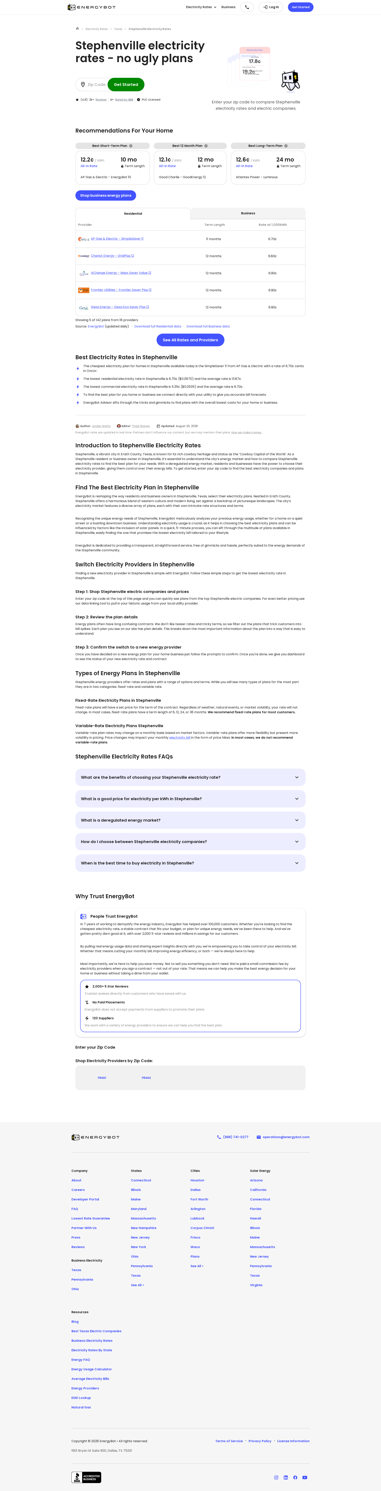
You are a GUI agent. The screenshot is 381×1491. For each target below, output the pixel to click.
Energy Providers (85, 1388)
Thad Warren (141, 426)
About (76, 1180)
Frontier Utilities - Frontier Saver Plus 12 (121, 290)
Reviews (101, 100)
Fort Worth (199, 1199)
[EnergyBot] (95, 1137)
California (258, 1190)
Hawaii (255, 1218)
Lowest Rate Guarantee (90, 1218)
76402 (146, 1078)
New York (138, 1247)
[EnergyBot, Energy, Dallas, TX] (86, 1477)
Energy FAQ (80, 1359)
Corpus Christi (202, 1228)
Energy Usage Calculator (91, 1369)
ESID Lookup (81, 1398)
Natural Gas (81, 1407)
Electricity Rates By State (91, 1350)
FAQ (74, 1209)
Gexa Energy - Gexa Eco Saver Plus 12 (120, 307)
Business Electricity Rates (92, 1340)
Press (75, 1237)
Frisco (195, 1237)
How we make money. (246, 432)
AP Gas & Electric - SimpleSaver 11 (117, 238)
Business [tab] (248, 213)
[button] (201, 7)
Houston (197, 1180)
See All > (137, 1285)
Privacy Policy (260, 1441)
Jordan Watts (101, 426)
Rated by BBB (124, 100)
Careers (78, 1190)
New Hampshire (143, 1228)
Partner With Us (84, 1228)
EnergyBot (96, 326)
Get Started (301, 7)
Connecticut (141, 1180)
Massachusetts (143, 1218)
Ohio (75, 1289)
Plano (195, 1256)
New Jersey (140, 1237)
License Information (293, 1441)
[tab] (190, 267)
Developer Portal (85, 1199)
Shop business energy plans (105, 195)
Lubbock (197, 1218)
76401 (101, 1078)
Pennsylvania (82, 1279)
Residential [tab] (133, 213)
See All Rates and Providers (190, 340)
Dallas (195, 1190)
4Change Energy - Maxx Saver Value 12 (121, 272)
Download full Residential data (157, 326)
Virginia (256, 1285)
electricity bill (179, 737)
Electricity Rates (97, 29)
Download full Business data (208, 326)
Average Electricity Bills (90, 1378)
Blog (75, 1321)
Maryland (138, 1209)
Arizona (256, 1180)
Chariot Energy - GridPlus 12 (112, 255)
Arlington (197, 1209)
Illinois (136, 1190)
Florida (255, 1209)
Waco (195, 1247)
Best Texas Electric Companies (96, 1331)
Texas (118, 29)
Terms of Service (229, 1441)
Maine (136, 1199)
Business (228, 7)
